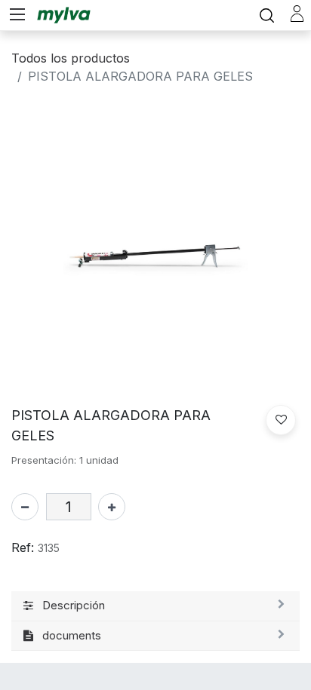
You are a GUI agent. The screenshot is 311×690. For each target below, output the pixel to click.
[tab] (155, 606)
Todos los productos (70, 58)
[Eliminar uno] (24, 506)
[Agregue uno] (111, 506)
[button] (281, 420)
